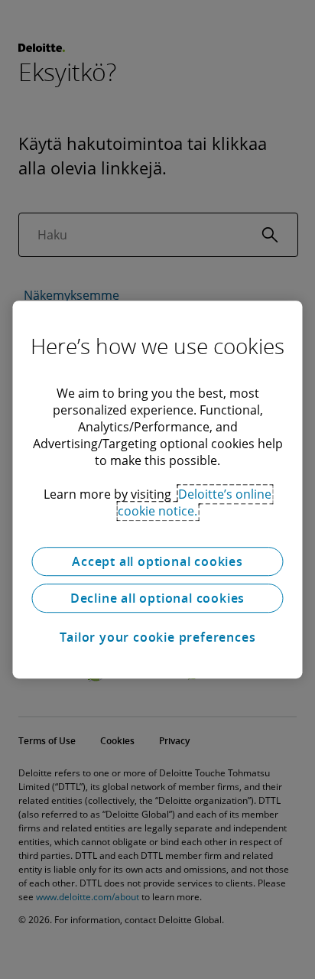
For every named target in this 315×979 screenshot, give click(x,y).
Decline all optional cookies (157, 598)
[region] (157, 489)
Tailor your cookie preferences (158, 637)
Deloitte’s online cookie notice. (194, 502)
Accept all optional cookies (157, 561)
